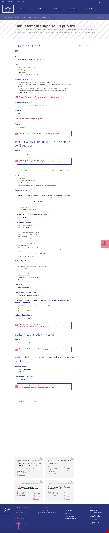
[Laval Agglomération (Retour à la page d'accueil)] (8, 9)
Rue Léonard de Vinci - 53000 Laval (53, 492)
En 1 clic (105, 244)
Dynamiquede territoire (72, 9)
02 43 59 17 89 (68, 493)
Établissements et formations (34, 17)
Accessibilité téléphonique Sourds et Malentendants (48, 513)
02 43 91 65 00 (37, 493)
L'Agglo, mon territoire (25, 9)
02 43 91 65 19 (37, 497)
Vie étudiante (23, 17)
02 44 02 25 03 (37, 470)
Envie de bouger (57, 9)
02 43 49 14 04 (68, 497)
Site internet (22, 475)
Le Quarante (88, 8)
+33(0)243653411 (68, 468)
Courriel (68, 470)
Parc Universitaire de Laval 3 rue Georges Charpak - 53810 (22, 471)
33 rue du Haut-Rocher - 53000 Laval (23, 492)
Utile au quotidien (42, 9)
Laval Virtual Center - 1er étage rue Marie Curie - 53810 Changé (52, 469)
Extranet (20, 1)
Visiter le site (9, 1)
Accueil (7, 17)
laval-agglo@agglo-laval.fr (46, 510)
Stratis (107, 532)
